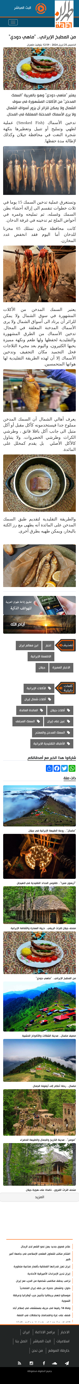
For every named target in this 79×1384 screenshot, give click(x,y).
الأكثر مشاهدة (58, 1234)
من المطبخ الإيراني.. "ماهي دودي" (42, 37)
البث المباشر (42, 1341)
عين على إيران (56, 721)
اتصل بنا (21, 1341)
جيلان (42, 667)
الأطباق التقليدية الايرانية (49, 743)
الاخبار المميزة (61, 667)
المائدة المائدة (28, 710)
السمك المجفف (25, 721)
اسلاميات (63, 1341)
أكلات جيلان (57, 710)
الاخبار (65, 1332)
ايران (26, 1332)
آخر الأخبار (62, 1223)
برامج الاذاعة (45, 1332)
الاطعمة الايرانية (41, 656)
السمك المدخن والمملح (50, 732)
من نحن (37, 1350)
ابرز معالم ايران (28, 645)
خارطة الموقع (59, 1350)
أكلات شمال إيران (35, 699)
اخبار (48, 645)
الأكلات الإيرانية (36, 688)
